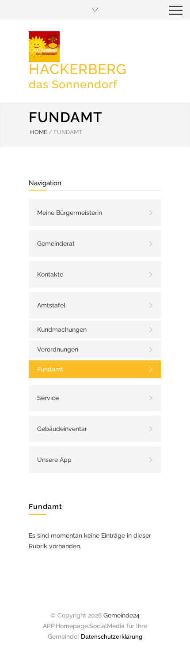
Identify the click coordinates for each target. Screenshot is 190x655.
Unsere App (54, 459)
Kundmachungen (62, 329)
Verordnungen (57, 349)
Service (48, 397)
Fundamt (50, 369)
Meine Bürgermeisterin (69, 212)
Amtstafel (51, 305)
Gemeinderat (56, 243)
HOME (38, 132)
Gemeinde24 (121, 615)
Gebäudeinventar (62, 428)
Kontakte (50, 274)
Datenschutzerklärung (111, 636)
